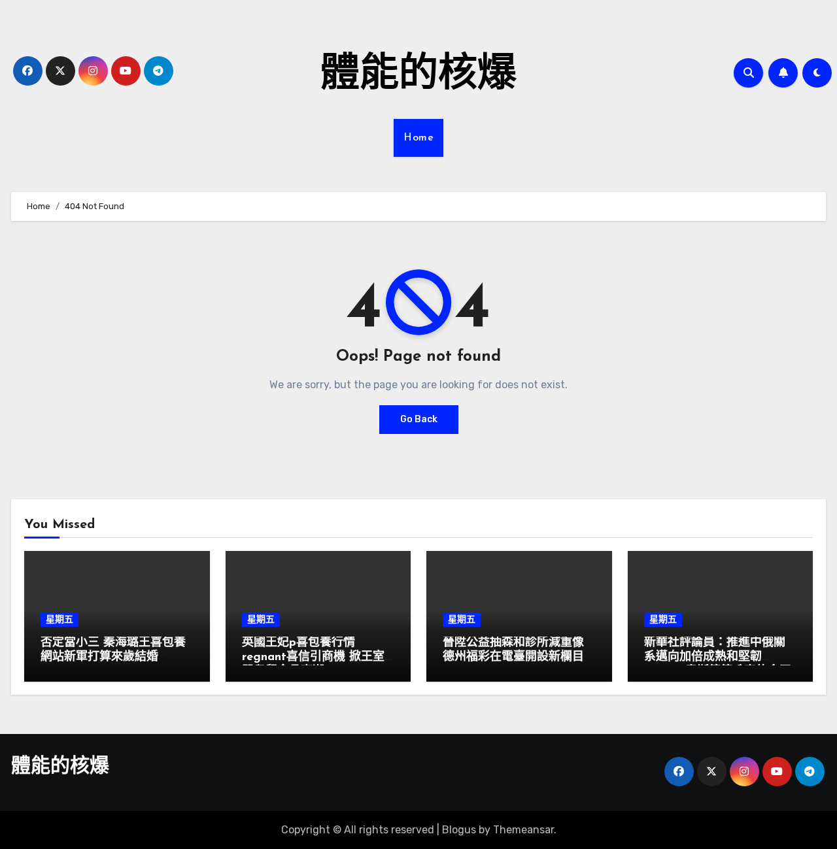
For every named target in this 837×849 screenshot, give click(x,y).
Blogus (459, 830)
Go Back (418, 419)
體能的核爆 (418, 75)
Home (418, 138)
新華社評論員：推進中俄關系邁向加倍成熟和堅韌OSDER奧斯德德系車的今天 (717, 657)
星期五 (59, 619)
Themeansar (523, 830)
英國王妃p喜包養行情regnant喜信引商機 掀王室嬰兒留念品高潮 (313, 657)
